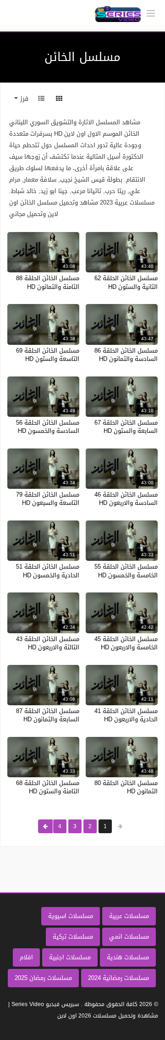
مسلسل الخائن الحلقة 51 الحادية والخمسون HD (47, 571)
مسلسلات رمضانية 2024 (118, 978)
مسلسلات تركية (73, 936)
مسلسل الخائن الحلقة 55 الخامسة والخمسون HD (126, 571)
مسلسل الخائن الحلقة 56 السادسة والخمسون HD (47, 427)
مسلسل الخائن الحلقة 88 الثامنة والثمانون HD (47, 282)
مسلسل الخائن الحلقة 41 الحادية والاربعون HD (126, 715)
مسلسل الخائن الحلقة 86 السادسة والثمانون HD (126, 355)
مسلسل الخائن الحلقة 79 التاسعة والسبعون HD (47, 499)
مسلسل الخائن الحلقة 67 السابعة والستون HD (126, 427)
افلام (26, 957)
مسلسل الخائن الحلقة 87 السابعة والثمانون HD (47, 715)
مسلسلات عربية (129, 916)
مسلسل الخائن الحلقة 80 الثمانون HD (126, 787)
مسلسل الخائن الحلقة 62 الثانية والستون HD (126, 282)
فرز (23, 99)
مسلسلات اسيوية (70, 916)
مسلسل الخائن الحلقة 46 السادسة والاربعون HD (126, 499)
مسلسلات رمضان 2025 (43, 978)
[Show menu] (150, 12)
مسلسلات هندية (128, 957)
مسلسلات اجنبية (70, 957)
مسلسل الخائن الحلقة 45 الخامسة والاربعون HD (126, 643)
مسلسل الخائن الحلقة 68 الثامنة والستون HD (47, 787)
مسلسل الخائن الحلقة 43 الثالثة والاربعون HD (47, 643)
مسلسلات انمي (129, 936)
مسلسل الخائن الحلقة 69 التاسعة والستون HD (47, 355)
